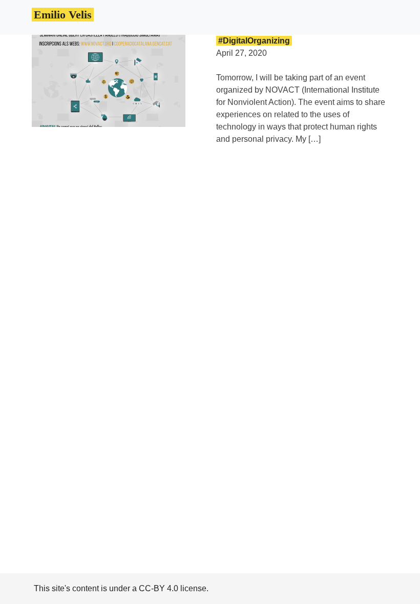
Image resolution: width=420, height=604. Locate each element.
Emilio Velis (63, 14)
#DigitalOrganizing (254, 40)
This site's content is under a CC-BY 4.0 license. (121, 588)
